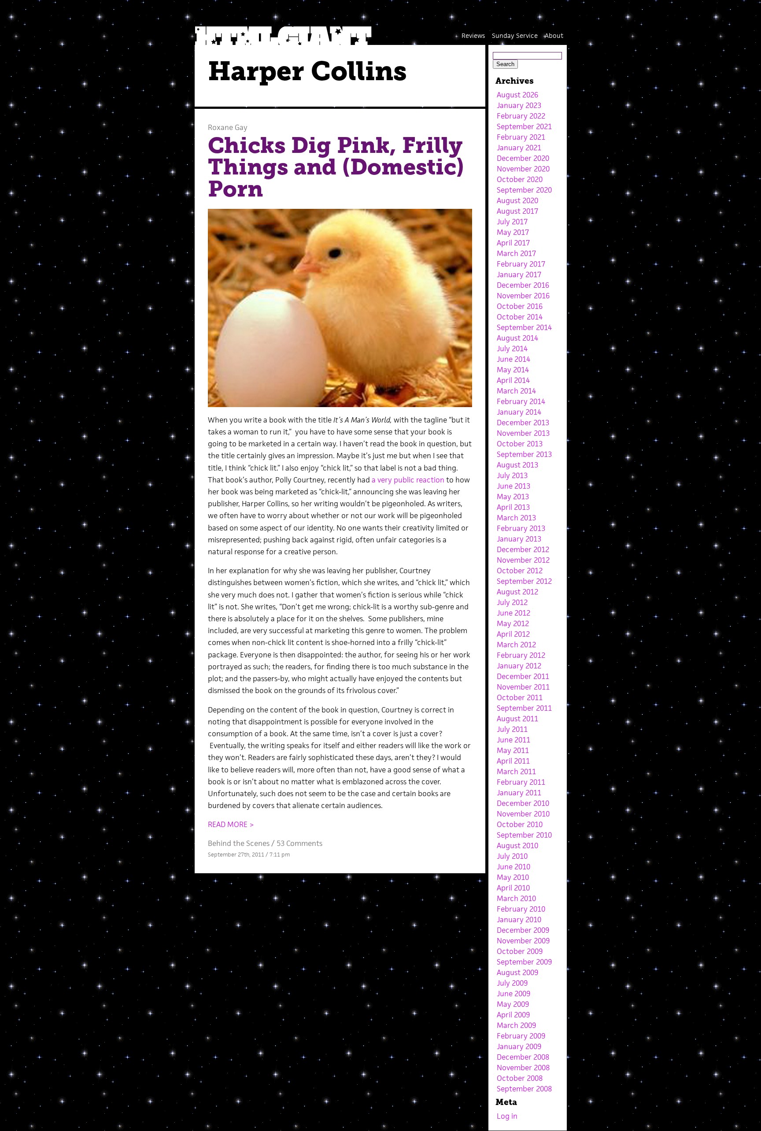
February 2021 (521, 137)
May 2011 (513, 750)
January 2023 (519, 105)
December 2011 (523, 676)
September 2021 (524, 126)
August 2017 (517, 211)
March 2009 (516, 1025)
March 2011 (516, 771)
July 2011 (512, 729)
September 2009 (524, 962)
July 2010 (512, 856)
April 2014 (513, 380)
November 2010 (523, 814)
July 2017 (512, 221)
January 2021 (519, 147)
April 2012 (513, 634)
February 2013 (521, 528)
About (554, 35)
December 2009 (523, 930)
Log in (507, 1116)
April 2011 (513, 761)
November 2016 (523, 295)
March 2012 (516, 644)
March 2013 (516, 518)
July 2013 (512, 475)
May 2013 (513, 496)
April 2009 (513, 1015)
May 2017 (513, 232)
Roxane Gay (228, 127)
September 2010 (524, 835)
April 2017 (513, 243)
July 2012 (512, 602)
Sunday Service (515, 35)
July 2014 (512, 348)
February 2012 (521, 655)
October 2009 (520, 951)
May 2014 (513, 370)
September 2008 (524, 1089)
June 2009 (513, 993)
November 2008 (523, 1067)
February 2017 (521, 264)
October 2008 (520, 1078)
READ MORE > (231, 824)
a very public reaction (407, 480)
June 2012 (513, 613)
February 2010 (521, 909)
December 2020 (523, 158)
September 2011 (524, 708)
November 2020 (523, 169)
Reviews (473, 35)
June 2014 (513, 359)
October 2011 (520, 697)
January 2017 (519, 274)
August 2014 (517, 338)
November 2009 (523, 941)
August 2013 (517, 465)
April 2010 (513, 888)
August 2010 (517, 845)
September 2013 (524, 454)
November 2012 (523, 560)
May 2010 (513, 877)
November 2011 (523, 687)
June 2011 (513, 740)
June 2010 (513, 866)
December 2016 (523, 285)
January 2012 (519, 666)
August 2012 (517, 592)
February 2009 (521, 1036)
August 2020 (517, 200)
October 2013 (520, 444)
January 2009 (519, 1046)
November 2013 (523, 433)
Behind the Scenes (239, 843)
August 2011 (517, 718)
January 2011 (519, 792)
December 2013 (523, 422)
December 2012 (523, 549)
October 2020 (520, 179)
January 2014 (519, 412)
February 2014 (521, 401)
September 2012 (524, 581)
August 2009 (517, 972)
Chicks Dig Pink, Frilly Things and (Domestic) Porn (336, 167)
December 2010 (523, 803)
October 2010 (520, 824)
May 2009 (513, 1004)
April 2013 (513, 507)
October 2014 (520, 317)
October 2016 (520, 306)
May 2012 (513, 623)
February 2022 (521, 116)
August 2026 (517, 95)
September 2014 (524, 327)
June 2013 (513, 486)
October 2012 (520, 570)
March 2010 (516, 898)
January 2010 (519, 919)
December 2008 (523, 1057)
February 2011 (521, 782)
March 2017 (516, 253)
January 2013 (519, 539)
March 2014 (516, 391)
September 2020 (524, 190)
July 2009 (512, 983)
